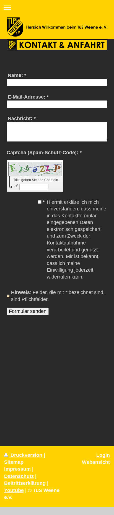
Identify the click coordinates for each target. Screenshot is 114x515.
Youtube (14, 490)
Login (103, 455)
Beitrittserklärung (25, 483)
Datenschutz (19, 476)
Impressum (17, 469)
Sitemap (14, 462)
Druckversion (26, 455)
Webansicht (96, 462)
